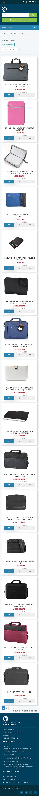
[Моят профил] (27, 2)
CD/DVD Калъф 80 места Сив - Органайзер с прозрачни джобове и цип (19, 173)
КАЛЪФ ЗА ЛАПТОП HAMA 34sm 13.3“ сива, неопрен (19, 432)
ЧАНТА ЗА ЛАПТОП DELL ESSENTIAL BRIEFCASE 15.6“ (19, 605)
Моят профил (8, 730)
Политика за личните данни (15, 752)
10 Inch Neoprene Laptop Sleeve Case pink (19, 129)
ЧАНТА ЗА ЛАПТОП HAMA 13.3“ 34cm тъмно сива (19, 475)
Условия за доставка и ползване (17, 749)
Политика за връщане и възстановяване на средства (19, 758)
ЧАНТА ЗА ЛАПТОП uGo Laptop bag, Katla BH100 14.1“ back (19, 519)
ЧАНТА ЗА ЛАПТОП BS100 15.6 (19, 692)
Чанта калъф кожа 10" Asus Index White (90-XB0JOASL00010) (19, 389)
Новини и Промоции (11, 738)
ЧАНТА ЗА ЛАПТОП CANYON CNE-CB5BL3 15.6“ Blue (19, 345)
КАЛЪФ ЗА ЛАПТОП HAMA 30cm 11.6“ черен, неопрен (19, 302)
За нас (6, 746)
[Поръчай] (35, 2)
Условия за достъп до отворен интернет (19, 768)
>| (14, 708)
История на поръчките (12, 733)
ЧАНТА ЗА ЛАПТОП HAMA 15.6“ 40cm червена (19, 649)
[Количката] (33, 2)
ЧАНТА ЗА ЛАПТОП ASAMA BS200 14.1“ (19, 562)
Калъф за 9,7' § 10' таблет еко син (19, 216)
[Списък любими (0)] (30, 2)
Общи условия (9, 754)
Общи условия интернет (13, 761)
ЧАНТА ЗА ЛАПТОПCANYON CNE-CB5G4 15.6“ (19, 86)
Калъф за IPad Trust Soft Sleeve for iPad (19, 259)
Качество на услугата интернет (16, 764)
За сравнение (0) (8, 44)
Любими (6, 735)
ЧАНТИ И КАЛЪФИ (16, 34)
